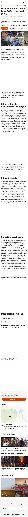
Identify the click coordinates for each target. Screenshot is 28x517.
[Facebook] (11, 504)
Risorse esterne (7, 318)
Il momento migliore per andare (13, 5)
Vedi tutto (6, 43)
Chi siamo (7, 512)
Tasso (22, 28)
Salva (5, 28)
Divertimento (5, 25)
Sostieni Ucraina (19, 512)
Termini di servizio (19, 514)
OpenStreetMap (19, 422)
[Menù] (24, 2)
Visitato (14, 28)
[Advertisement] (14, 75)
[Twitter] (16, 504)
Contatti (12, 512)
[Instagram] (6, 504)
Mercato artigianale (15, 25)
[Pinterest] (21, 504)
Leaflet (13, 422)
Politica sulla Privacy (9, 514)
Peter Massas (15, 47)
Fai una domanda (5, 322)
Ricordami (15, 399)
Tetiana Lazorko (9, 359)
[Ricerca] (19, 2)
